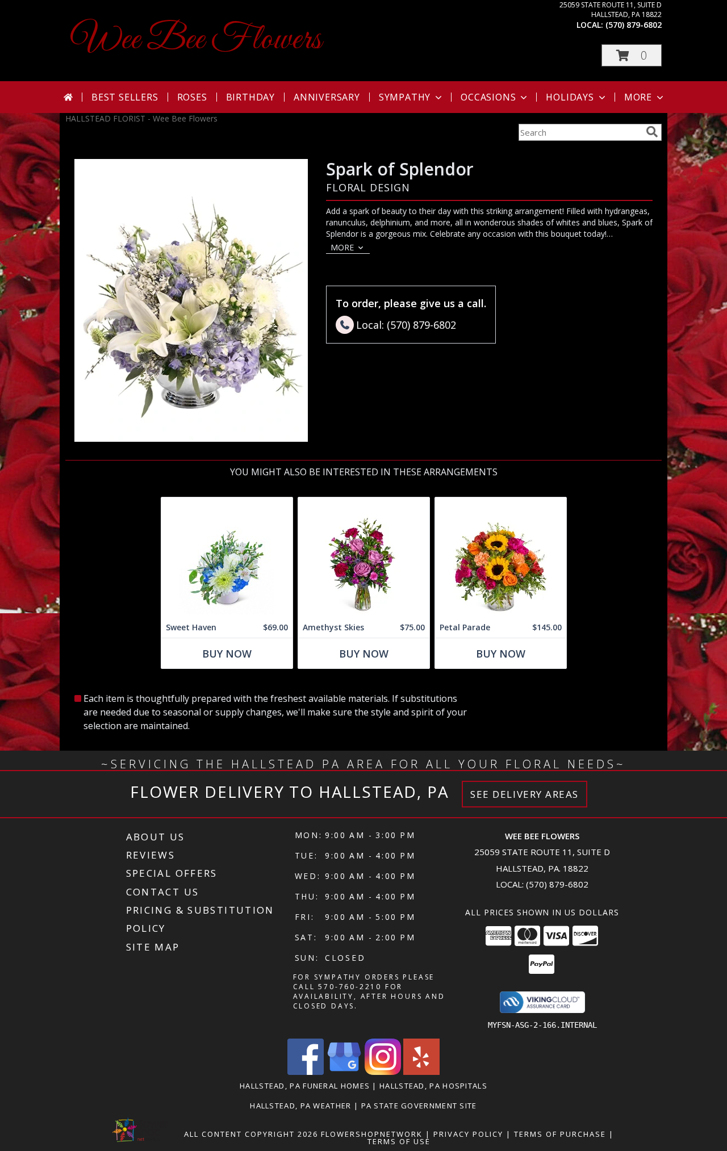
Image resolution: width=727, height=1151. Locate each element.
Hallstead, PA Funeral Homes (305, 1086)
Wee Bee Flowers (196, 40)
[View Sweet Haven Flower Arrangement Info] (227, 557)
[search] (652, 131)
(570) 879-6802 (633, 24)
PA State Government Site (419, 1105)
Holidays (570, 97)
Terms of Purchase (560, 1134)
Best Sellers (124, 97)
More (638, 97)
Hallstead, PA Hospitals (433, 1086)
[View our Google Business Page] (344, 1071)
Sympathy (405, 97)
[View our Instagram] (383, 1071)
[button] (631, 55)
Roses (192, 97)
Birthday (250, 97)
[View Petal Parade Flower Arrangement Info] (500, 557)
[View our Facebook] (305, 1071)
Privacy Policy (468, 1134)
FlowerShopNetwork (372, 1134)
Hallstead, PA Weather (300, 1105)
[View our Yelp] (421, 1071)
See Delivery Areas (524, 794)
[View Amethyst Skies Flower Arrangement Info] (363, 557)
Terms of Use (399, 1141)
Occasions (488, 97)
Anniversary (327, 97)
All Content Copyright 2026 (251, 1134)
